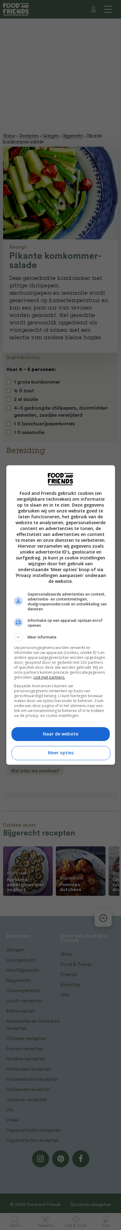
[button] (60, 637)
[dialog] (60, 615)
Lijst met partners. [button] (49, 677)
